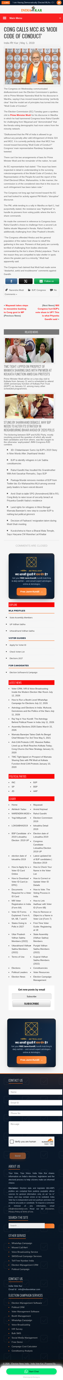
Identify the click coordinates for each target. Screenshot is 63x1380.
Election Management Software (27, 1303)
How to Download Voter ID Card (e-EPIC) (20, 881)
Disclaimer (49, 1209)
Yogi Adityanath (19, 818)
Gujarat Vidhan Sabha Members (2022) (41, 960)
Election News (18, 976)
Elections (16, 968)
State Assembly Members (21, 618)
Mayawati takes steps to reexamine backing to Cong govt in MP (16, 309)
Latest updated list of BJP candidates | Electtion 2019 (42, 859)
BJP (33, 290)
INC (13, 782)
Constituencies (40, 968)
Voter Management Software (25, 1311)
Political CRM (18, 1307)
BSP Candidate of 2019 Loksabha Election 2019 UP (21, 837)
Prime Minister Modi (20, 115)
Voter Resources (41, 972)
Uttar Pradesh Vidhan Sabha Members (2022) (20, 937)
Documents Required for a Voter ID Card (21, 893)
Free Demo (17, 1342)
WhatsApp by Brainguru (31, 1377)
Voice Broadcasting (21, 1324)
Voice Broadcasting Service (25, 1252)
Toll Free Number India (23, 1260)
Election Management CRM (25, 1265)
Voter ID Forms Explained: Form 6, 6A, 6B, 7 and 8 (21, 915)
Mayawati (38, 805)
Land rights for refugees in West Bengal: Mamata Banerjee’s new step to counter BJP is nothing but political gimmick (30, 510)
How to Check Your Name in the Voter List (42, 870)
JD (13, 791)
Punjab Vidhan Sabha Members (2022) (41, 949)
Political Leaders (20, 972)
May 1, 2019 (27, 43)
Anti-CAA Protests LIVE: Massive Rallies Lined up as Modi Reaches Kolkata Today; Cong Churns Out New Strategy (32, 745)
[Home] (31, 11)
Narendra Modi (16, 290)
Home (14, 805)
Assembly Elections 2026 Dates (27, 726)
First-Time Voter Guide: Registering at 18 (42, 926)
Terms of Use (18, 957)
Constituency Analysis (22, 1351)
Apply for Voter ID (18, 645)
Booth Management (21, 1316)
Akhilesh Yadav (19, 809)
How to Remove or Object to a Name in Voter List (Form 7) (43, 915)
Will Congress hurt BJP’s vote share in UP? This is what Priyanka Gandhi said (47, 312)
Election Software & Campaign (23, 672)
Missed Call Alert (20, 1247)
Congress (41, 290)
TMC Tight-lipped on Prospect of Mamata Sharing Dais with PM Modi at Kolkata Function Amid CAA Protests (32, 760)
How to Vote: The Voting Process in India (41, 893)
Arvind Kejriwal (40, 809)
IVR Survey (17, 1329)
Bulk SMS (16, 1333)
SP (13, 786)
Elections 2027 (16, 658)
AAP (35, 791)
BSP (35, 786)
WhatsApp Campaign (22, 1243)
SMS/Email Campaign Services (27, 1256)
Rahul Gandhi (40, 813)
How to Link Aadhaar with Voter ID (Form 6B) (42, 904)
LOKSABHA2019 (20, 825)
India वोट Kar (11, 43)
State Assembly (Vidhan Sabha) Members (40, 937)
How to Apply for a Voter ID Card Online (20, 870)
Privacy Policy (14, 1212)
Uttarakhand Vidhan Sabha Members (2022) (21, 949)
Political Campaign (21, 1269)
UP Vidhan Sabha (17, 624)
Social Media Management (24, 1337)
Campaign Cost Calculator (24, 1346)
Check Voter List (17, 652)
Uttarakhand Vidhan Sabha (22, 631)
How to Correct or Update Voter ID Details (41, 881)
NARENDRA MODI (21, 813)
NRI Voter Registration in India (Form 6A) (21, 904)
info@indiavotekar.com (18, 1209)
